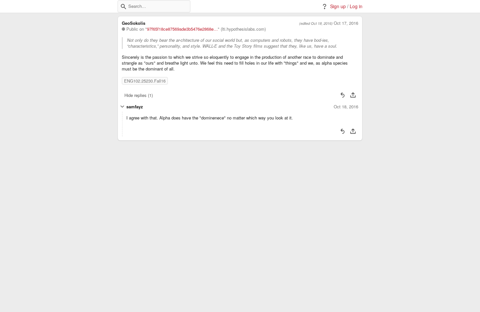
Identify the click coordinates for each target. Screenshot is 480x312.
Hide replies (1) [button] (138, 95)
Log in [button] (356, 6)
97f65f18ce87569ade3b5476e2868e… (182, 29)
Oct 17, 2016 (346, 23)
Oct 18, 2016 (346, 107)
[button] (123, 6)
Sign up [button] (338, 6)
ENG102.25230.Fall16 (145, 81)
